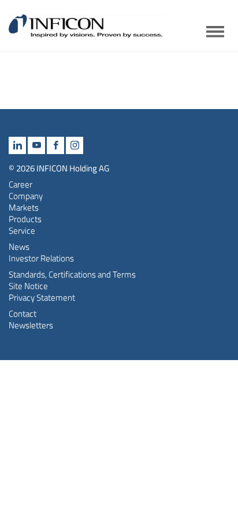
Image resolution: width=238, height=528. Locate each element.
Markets (24, 207)
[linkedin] (17, 145)
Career (20, 184)
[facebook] (55, 145)
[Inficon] (87, 30)
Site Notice (28, 286)
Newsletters (31, 325)
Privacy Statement (42, 297)
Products (25, 219)
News (19, 246)
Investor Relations (41, 258)
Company (26, 196)
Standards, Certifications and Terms (72, 274)
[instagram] (74, 145)
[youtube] (36, 145)
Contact (22, 313)
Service (22, 230)
